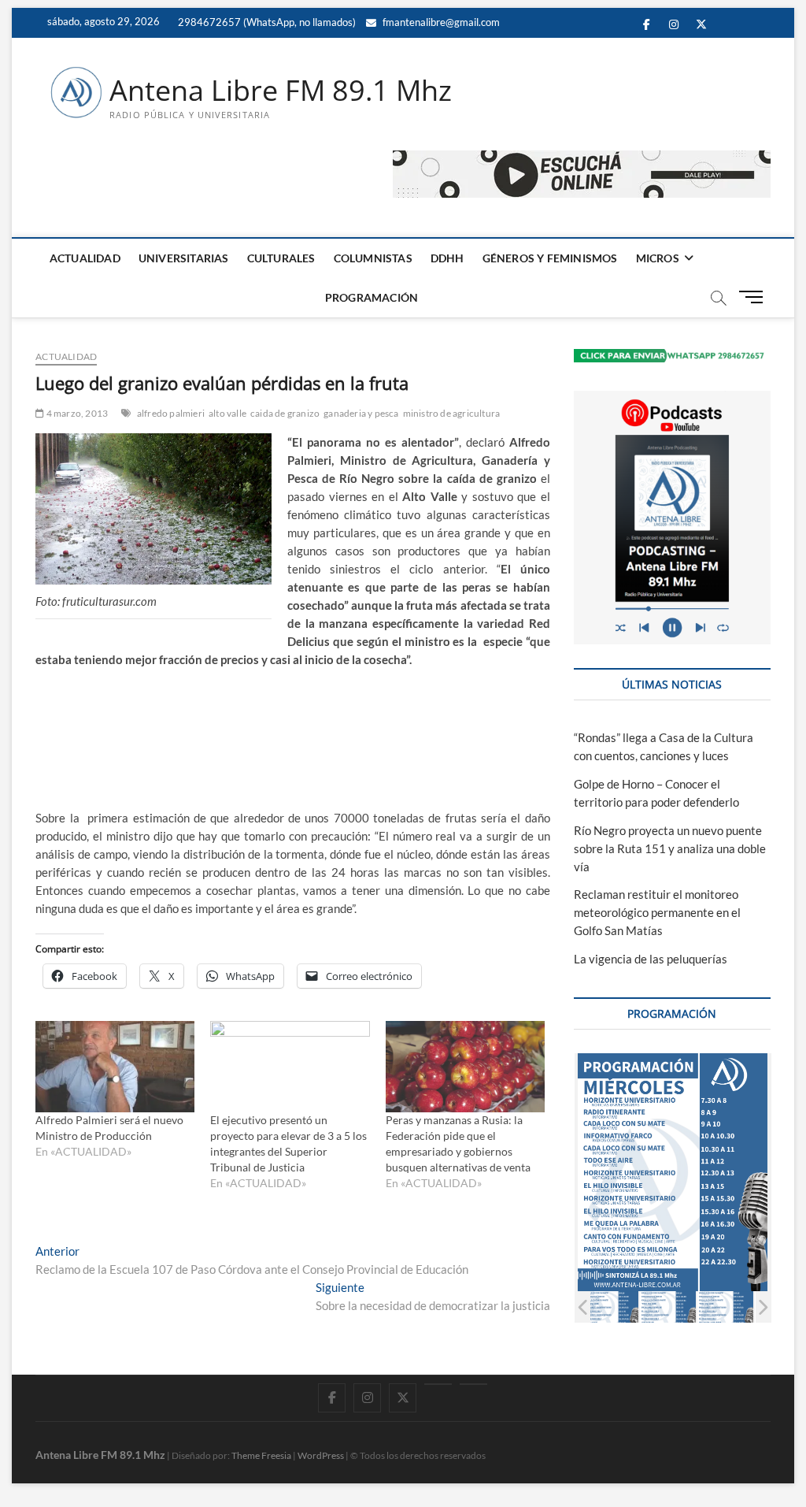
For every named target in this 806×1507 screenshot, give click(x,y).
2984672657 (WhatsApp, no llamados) (266, 22)
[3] (669, 1307)
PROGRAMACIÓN (371, 297)
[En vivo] (473, 1384)
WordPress (321, 1455)
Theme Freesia (261, 1455)
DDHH (447, 258)
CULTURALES (281, 258)
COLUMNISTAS (373, 258)
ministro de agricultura (452, 413)
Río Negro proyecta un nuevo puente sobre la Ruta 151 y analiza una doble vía (670, 848)
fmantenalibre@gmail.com (440, 22)
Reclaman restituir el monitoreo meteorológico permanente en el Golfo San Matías (657, 912)
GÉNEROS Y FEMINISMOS (550, 258)
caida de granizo (285, 413)
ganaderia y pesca (361, 413)
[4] (726, 1307)
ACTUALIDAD (85, 258)
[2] (611, 1307)
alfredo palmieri (171, 413)
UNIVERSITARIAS (184, 258)
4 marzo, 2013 (76, 413)
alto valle (227, 413)
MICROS (657, 258)
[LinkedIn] (438, 1384)
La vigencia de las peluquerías (650, 959)
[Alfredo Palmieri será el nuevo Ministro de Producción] (114, 1066)
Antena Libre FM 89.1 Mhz (280, 90)
